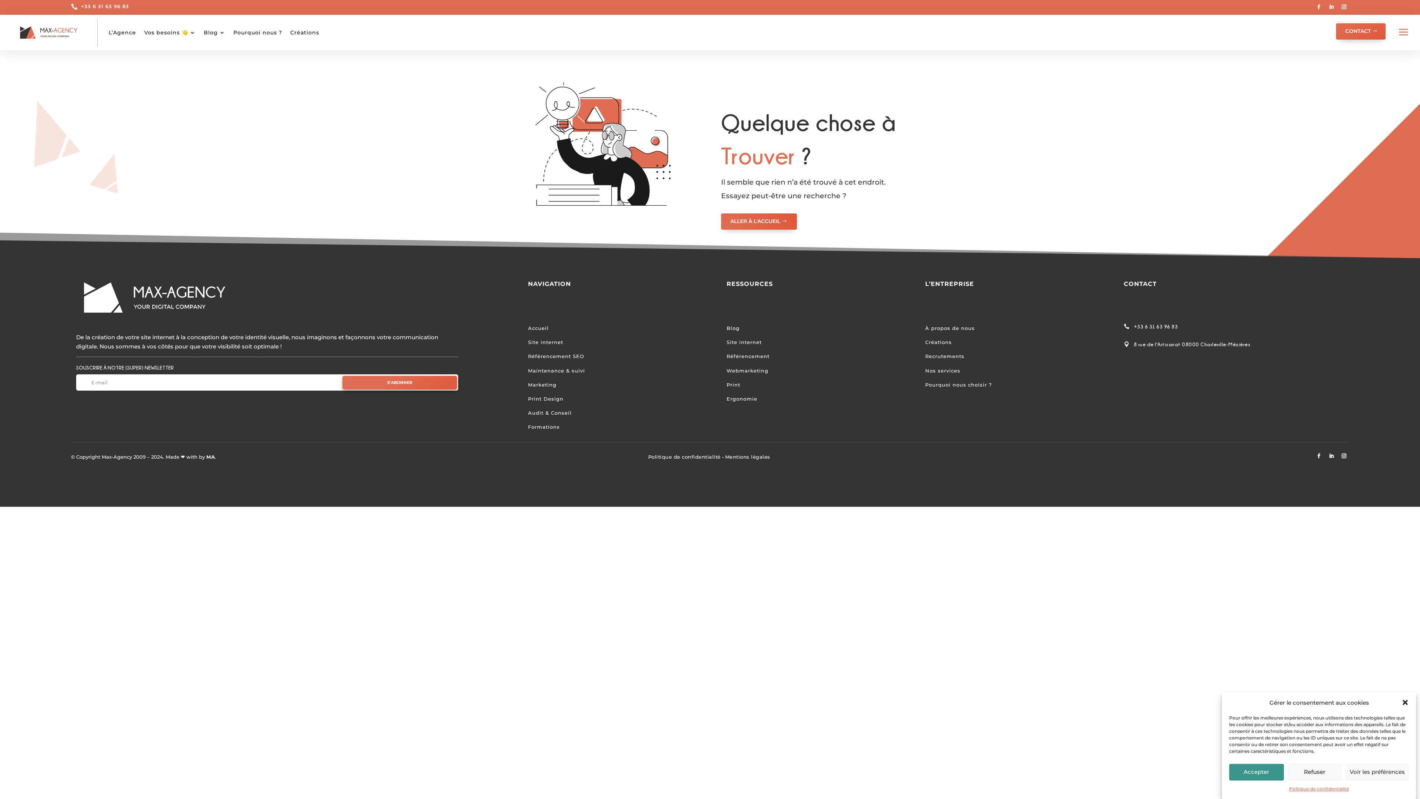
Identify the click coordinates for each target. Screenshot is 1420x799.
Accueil (538, 328)
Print (733, 385)
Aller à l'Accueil (755, 221)
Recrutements (944, 356)
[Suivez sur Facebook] (1319, 7)
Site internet (545, 342)
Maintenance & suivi (556, 371)
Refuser (1314, 771)
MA (210, 457)
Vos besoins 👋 (166, 32)
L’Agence (122, 32)
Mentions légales (747, 457)
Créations (304, 32)
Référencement (748, 356)
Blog (211, 32)
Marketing (542, 385)
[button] (1405, 702)
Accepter (1256, 771)
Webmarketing (747, 371)
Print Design (546, 399)
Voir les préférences (1377, 771)
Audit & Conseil (550, 413)
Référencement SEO (556, 356)
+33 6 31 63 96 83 (105, 6)
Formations (544, 427)
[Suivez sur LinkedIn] (1331, 7)
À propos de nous (950, 328)
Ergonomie (742, 399)
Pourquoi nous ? (257, 32)
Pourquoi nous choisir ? (958, 385)
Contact (1358, 31)
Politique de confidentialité (1319, 789)
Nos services (942, 371)
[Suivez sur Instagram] (1344, 7)
